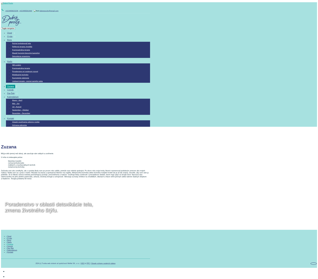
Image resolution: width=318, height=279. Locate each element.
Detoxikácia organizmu (21, 56)
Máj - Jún (16, 104)
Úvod (9, 33)
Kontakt (10, 118)
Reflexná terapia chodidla (22, 47)
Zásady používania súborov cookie (26, 122)
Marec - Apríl (17, 100)
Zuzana (10, 86)
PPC (88, 263)
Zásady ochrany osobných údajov (103, 263)
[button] (14, 40)
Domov (18, 132)
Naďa (9, 62)
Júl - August (16, 107)
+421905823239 (11, 11)
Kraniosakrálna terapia (21, 50)
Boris (9, 40)
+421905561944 (25, 11)
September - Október (20, 110)
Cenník (10, 90)
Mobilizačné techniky (20, 75)
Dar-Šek (11, 93)
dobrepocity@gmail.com (49, 11)
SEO (82, 263)
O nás (9, 36)
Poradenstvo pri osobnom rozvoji (25, 71)
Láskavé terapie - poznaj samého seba (27, 81)
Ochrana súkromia (19, 125)
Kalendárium (13, 97)
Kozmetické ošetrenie (20, 78)
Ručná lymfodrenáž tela (21, 43)
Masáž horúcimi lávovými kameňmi (26, 53)
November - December (21, 113)
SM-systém (16, 65)
